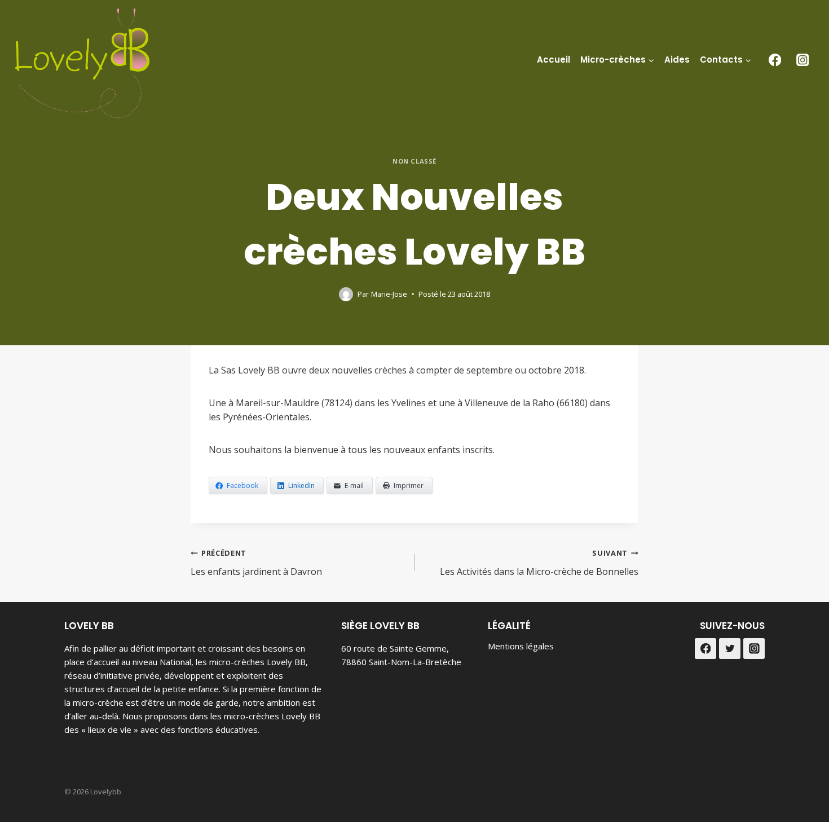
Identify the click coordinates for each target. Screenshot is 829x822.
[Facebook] (774, 59)
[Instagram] (802, 59)
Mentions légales (521, 646)
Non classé (414, 161)
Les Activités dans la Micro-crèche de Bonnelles (539, 563)
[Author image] (346, 294)
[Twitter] (729, 649)
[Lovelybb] (82, 63)
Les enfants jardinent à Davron (256, 563)
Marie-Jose (389, 294)
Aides (677, 59)
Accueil (553, 59)
